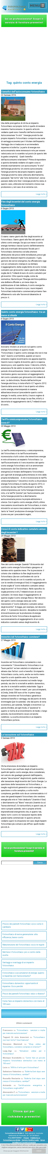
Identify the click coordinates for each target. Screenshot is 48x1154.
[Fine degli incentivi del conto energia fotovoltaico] (13, 233)
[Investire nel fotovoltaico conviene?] (13, 659)
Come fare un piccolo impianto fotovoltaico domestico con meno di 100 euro (24, 1061)
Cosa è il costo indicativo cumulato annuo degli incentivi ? (23, 531)
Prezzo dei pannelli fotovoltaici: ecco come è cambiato (22, 925)
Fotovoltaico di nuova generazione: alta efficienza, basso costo (20, 936)
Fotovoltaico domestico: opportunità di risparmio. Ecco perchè (20, 985)
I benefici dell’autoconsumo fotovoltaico (23, 91)
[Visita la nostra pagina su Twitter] (22, 1131)
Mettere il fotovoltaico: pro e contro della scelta (21, 953)
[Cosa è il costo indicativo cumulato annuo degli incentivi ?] (13, 561)
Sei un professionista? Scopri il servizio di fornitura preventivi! (24, 21)
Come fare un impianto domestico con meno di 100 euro (23, 1002)
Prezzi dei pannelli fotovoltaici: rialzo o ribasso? (23, 993)
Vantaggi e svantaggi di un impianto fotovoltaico (18, 964)
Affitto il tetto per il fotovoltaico (24, 1067)
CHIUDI (38, 1151)
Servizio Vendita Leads (30, 1140)
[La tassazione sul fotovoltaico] (13, 763)
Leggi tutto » (41, 194)
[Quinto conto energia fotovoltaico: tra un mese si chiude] (13, 344)
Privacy (26, 1138)
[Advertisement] (24, 52)
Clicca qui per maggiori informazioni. (16, 1151)
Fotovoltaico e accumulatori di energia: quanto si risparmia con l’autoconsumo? (23, 974)
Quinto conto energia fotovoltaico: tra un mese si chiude (23, 314)
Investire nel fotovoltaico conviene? (20, 636)
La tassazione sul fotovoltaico (17, 734)
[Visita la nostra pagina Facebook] (17, 1131)
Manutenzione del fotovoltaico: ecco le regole (23, 945)
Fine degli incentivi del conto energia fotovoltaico (20, 203)
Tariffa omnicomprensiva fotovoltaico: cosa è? (22, 421)
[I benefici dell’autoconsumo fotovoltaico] (13, 120)
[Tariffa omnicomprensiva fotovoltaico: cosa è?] (13, 447)
